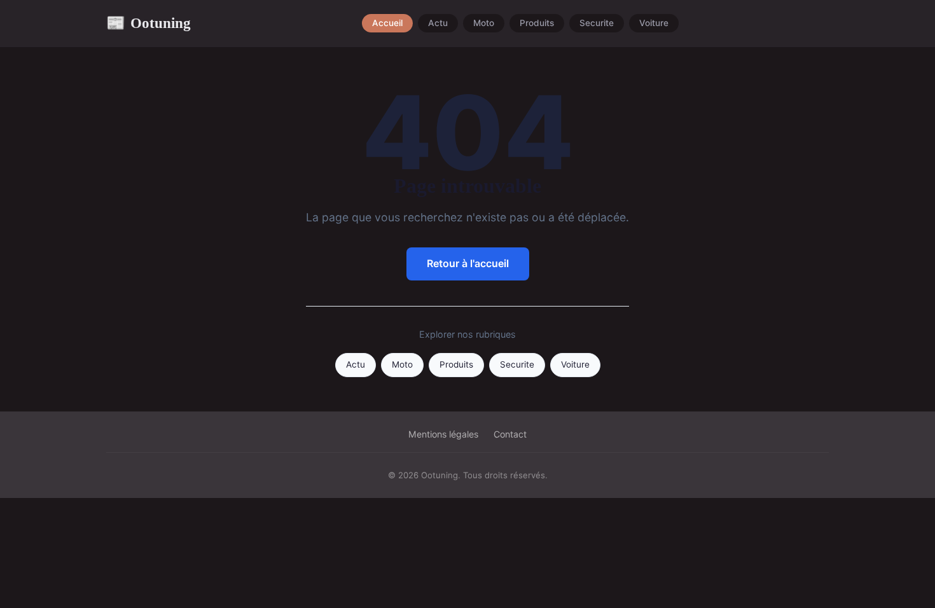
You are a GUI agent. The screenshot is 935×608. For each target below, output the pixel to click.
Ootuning (148, 23)
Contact (510, 434)
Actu (438, 23)
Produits (537, 23)
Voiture (653, 23)
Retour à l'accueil (468, 263)
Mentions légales (443, 434)
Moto (483, 23)
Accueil (387, 23)
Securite (596, 23)
